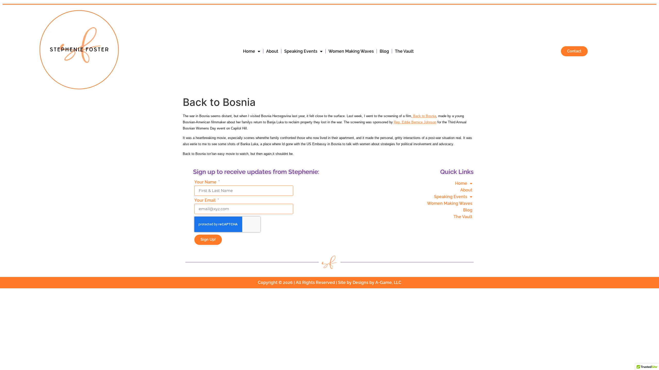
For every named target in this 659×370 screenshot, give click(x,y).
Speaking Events (300, 51)
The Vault (404, 51)
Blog (384, 51)
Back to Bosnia (424, 116)
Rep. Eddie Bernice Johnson (415, 122)
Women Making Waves (351, 51)
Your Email (205, 200)
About (272, 51)
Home (249, 51)
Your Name (206, 182)
